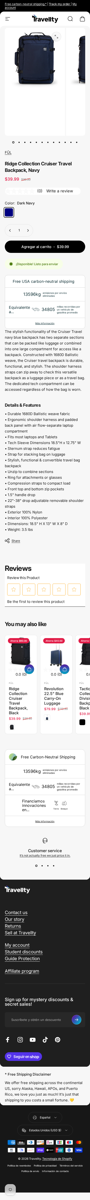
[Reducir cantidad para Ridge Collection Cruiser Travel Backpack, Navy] (10, 230)
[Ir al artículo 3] (31, 142)
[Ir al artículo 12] (77, 142)
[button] (13, 589)
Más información (44, 323)
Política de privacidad (45, 1165)
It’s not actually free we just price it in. (45, 855)
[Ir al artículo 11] (71, 142)
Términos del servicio (71, 1165)
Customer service (45, 850)
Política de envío (30, 1171)
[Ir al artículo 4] (36, 142)
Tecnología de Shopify (57, 1158)
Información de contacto (55, 1171)
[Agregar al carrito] (29, 669)
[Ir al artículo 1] (19, 142)
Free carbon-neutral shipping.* (26, 4)
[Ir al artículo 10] (65, 142)
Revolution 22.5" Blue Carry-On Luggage (54, 696)
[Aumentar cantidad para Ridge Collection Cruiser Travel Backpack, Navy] (28, 230)
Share (16, 541)
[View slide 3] (48, 866)
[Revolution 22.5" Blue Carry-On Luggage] (56, 651)
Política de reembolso (19, 1165)
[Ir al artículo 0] (13, 142)
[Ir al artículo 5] (42, 142)
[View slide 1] (36, 866)
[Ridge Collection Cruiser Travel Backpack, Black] (21, 651)
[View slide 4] (54, 866)
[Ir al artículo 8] (54, 142)
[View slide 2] (42, 866)
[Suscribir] (76, 1020)
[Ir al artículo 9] (59, 142)
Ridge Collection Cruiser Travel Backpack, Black (18, 700)
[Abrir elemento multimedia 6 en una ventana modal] (56, 36)
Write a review (59, 191)
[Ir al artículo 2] (25, 142)
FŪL (8, 152)
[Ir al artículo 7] (48, 142)
